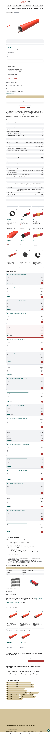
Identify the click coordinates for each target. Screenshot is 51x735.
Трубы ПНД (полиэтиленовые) (13, 696)
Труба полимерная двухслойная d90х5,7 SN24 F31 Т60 (17, 405)
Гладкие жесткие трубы (27, 5)
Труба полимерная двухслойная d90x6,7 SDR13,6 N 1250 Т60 (18, 444)
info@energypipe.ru (38, 598)
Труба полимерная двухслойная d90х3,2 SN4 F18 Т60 (16, 274)
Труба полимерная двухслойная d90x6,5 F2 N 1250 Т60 (17, 430)
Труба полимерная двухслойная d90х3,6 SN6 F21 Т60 (16, 300)
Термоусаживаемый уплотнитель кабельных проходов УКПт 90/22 (24, 222)
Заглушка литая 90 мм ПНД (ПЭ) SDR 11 (25, 263)
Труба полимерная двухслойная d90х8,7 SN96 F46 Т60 (17, 510)
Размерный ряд (21, 101)
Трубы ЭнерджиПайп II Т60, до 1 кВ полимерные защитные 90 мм (20, 684)
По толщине (32, 606)
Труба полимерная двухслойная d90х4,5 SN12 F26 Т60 (17, 353)
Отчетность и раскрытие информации (11, 729)
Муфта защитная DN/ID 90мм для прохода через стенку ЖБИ (11, 222)
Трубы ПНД (9, 5)
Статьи (7, 720)
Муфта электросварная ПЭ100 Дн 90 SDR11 (11, 242)
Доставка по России (11, 66)
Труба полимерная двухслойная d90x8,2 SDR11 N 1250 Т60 (17, 496)
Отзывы (42, 101)
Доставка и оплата (28, 101)
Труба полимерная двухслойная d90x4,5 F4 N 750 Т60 (16, 339)
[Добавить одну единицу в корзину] (42, 283)
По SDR (26, 606)
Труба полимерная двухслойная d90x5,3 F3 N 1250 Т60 (17, 378)
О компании (8, 710)
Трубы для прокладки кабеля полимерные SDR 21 (17, 692)
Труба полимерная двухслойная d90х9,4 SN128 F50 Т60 (17, 523)
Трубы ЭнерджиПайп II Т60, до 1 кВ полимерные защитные (18, 682)
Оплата (7, 714)
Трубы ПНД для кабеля (17, 5)
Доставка (8, 712)
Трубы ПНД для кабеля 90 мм (13, 694)
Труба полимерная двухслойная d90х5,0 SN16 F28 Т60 (17, 365)
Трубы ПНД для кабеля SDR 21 (27, 694)
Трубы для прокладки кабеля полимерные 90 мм (16, 690)
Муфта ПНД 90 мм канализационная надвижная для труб (36, 222)
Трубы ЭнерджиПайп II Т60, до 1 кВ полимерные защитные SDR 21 (20, 686)
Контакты (8, 722)
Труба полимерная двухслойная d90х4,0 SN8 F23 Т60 (16, 313)
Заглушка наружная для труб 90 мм (24, 242)
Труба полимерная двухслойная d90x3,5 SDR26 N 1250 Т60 (17, 287)
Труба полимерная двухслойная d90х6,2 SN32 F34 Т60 (17, 418)
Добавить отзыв (36, 661)
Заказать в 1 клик (25, 60)
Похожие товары (36, 101)
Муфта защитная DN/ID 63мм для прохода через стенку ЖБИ (37, 263)
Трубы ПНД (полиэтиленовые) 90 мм (28, 696)
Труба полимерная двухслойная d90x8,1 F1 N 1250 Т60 (17, 483)
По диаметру (22, 606)
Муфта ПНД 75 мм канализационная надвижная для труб (36, 242)
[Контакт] (48, 730)
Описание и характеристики (12, 101)
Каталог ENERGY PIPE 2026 (14, 96)
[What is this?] (18, 131)
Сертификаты (9, 716)
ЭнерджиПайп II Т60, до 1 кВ (37, 5)
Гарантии (8, 718)
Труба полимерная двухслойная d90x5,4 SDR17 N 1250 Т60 (17, 392)
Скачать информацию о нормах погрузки (13, 602)
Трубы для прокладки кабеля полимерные (15, 688)
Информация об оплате (12, 74)
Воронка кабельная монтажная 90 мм (10, 263)
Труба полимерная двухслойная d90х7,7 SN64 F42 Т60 (17, 470)
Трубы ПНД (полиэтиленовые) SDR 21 (14, 698)
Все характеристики (10, 93)
